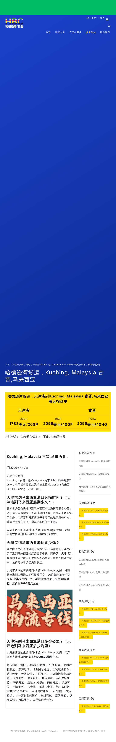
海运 (28, 364)
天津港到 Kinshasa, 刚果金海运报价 (94, 671)
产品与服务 (75, 32)
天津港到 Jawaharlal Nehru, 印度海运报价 (94, 634)
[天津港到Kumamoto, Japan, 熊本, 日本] (14, 27)
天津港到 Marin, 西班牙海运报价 (93, 611)
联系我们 (105, 32)
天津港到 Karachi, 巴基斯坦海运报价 (94, 683)
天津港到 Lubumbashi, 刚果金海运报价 (94, 623)
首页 (48, 32)
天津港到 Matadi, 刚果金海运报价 (93, 536)
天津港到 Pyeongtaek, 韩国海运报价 (94, 708)
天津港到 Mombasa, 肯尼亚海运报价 (94, 524)
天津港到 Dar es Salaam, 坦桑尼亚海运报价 (94, 660)
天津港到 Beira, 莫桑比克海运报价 (93, 512)
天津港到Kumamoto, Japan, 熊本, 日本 (84, 730)
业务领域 (91, 32)
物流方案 (60, 32)
